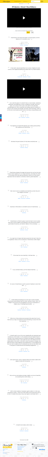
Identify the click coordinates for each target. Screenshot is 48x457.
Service (22, 291)
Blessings (26, 147)
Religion (19, 198)
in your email (23, 3)
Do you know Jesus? (20, 451)
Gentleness (27, 117)
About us (4, 449)
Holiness (20, 261)
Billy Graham (42, 449)
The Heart (28, 76)
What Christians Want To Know (21, 446)
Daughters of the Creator (20, 447)
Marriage (20, 133)
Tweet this (43, 450)
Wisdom (21, 275)
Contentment (21, 351)
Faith (21, 382)
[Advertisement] (24, 161)
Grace (20, 117)
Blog (3, 450)
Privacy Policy (5, 453)
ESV (3, 452)
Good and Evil (23, 198)
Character (21, 182)
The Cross (28, 261)
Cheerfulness (25, 76)
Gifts (28, 351)
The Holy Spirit (20, 76)
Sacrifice (28, 133)
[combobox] (35, 1)
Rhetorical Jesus (19, 449)
